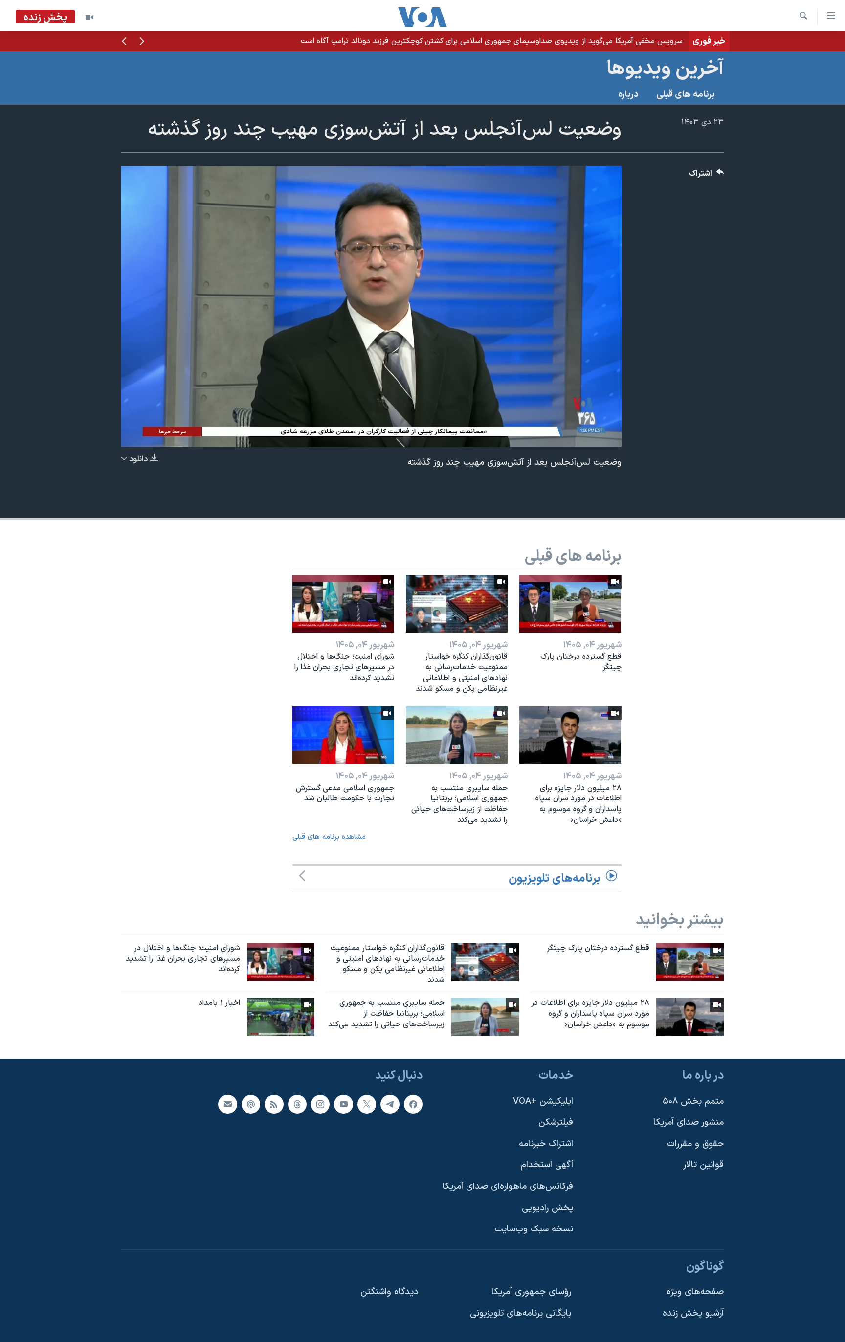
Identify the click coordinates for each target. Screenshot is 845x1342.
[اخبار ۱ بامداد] (280, 1017)
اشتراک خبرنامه (546, 1144)
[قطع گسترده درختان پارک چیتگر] (570, 604)
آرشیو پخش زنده (693, 1313)
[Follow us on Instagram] (320, 1103)
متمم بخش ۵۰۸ (693, 1101)
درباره (628, 94)
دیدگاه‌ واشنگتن (389, 1291)
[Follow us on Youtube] (343, 1103)
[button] (142, 42)
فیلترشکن (555, 1122)
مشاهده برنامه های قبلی (329, 837)
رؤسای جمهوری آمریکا (531, 1291)
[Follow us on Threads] (297, 1103)
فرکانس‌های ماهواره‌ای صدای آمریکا (508, 1186)
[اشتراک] (227, 1103)
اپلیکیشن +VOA (543, 1101)
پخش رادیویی (547, 1207)
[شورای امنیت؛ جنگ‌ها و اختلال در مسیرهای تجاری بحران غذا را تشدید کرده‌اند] (343, 604)
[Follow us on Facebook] (413, 1103)
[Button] (706, 176)
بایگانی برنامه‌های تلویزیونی (520, 1313)
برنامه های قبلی (685, 94)
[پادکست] (251, 1103)
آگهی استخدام (547, 1165)
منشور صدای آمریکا (688, 1122)
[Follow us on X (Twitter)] (366, 1103)
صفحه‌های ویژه (695, 1291)
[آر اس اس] (274, 1103)
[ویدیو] (89, 17)
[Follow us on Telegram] (389, 1103)
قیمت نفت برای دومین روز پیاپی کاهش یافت (610, 41)
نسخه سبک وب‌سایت (533, 1229)
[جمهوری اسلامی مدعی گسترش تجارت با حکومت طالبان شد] (343, 735)
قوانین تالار (703, 1165)
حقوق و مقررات (695, 1144)
